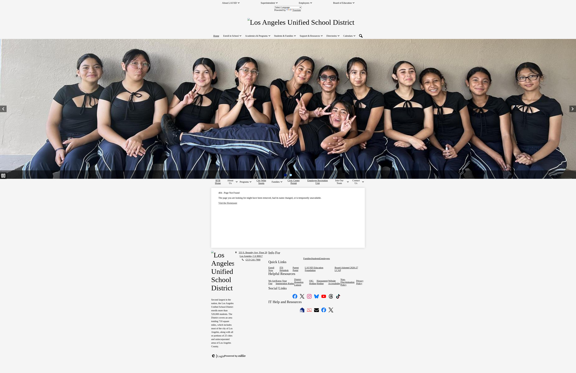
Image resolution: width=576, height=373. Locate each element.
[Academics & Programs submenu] (257, 36)
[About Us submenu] (231, 182)
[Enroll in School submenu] (232, 36)
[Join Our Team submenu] (340, 182)
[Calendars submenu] (349, 36)
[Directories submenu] (332, 36)
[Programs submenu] (245, 182)
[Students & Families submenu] (285, 36)
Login (217, 356)
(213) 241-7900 (253, 259)
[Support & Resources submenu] (311, 36)
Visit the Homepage (227, 203)
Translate (296, 10)
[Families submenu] (276, 182)
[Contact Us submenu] (357, 182)
